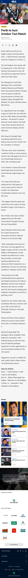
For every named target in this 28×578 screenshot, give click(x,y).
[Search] (26, 1)
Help (9, 569)
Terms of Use (10, 566)
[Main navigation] (2, 1)
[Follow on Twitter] (23, 551)
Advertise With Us (20, 569)
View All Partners (14, 544)
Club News (4, 26)
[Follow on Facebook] (20, 551)
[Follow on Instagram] (25, 551)
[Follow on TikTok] (18, 551)
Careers (5, 569)
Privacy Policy (17, 566)
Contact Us (13, 569)
